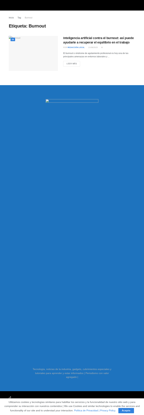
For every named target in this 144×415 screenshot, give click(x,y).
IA (13, 39)
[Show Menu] (10, 5)
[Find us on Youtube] (15, 398)
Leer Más (73, 63)
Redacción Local (76, 47)
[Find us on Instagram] (19, 398)
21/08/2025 (93, 47)
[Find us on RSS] (28, 398)
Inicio (11, 17)
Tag (19, 17)
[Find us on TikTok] (10, 398)
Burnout (28, 17)
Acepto (126, 410)
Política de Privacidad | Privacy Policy (94, 410)
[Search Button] (133, 5)
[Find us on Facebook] (24, 398)
